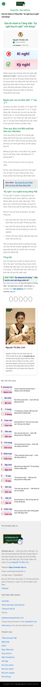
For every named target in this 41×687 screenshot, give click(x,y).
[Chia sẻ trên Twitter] (15, 299)
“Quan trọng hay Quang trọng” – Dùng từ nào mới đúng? (25, 390)
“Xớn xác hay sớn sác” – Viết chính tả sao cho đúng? (26, 490)
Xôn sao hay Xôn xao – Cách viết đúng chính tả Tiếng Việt (25, 434)
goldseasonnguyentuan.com (13, 618)
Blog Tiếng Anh (7, 650)
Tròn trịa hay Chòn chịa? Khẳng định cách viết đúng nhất (26, 512)
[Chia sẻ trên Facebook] (11, 299)
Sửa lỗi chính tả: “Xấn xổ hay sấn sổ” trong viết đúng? (26, 501)
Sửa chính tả (25, 10)
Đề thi (4, 646)
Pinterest (5, 588)
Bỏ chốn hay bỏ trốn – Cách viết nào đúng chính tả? (26, 401)
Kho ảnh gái (6, 677)
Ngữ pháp (5, 642)
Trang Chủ (14, 10)
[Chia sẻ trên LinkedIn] (30, 299)
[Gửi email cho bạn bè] (20, 299)
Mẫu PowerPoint (8, 657)
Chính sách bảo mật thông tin (13, 605)
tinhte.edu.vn (7, 625)
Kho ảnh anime (7, 665)
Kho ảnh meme (7, 669)
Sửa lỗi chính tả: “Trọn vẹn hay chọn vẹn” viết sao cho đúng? (26, 423)
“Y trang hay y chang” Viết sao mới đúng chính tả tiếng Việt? (25, 412)
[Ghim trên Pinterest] (25, 299)
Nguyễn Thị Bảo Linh (20, 40)
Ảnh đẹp (5, 661)
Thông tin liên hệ (8, 609)
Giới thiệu (5, 601)
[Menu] (3, 4)
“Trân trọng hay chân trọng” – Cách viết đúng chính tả (26, 456)
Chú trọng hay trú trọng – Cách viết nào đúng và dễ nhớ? (26, 445)
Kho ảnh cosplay (8, 673)
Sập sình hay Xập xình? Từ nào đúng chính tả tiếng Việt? (26, 467)
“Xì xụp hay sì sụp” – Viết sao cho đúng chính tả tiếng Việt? (25, 479)
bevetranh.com (31, 622)
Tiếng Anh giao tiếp (9, 638)
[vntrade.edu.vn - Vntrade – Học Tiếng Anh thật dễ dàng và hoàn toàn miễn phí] (20, 4)
